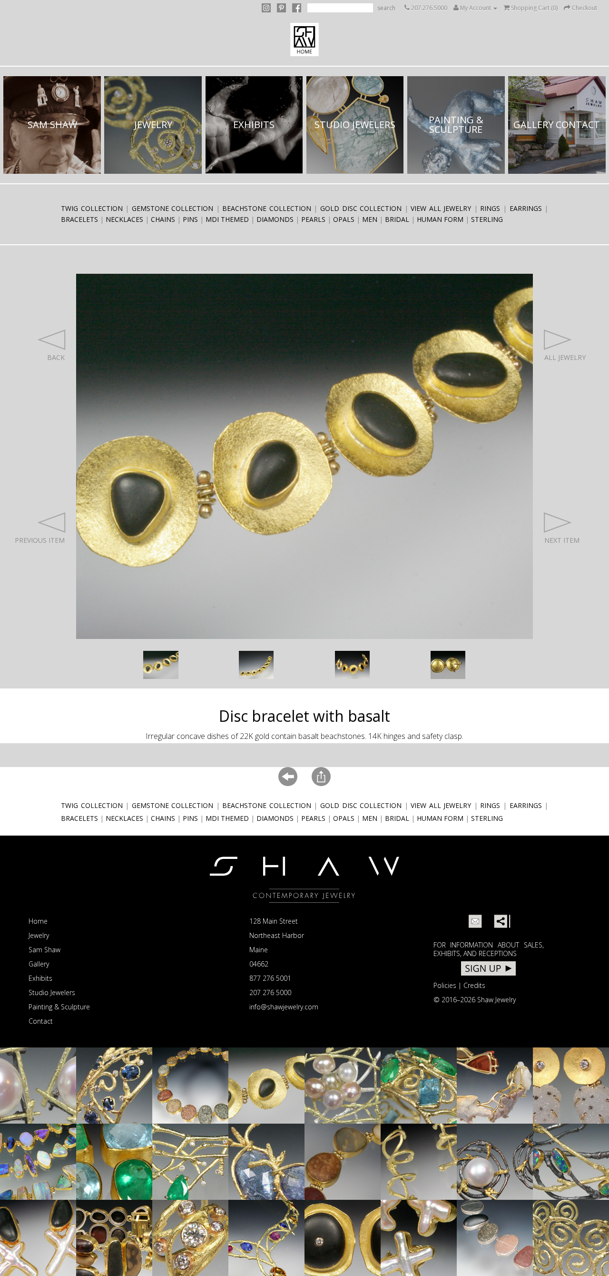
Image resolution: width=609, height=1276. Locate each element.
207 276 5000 (270, 992)
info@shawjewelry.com (283, 1006)
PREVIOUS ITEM (40, 540)
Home (38, 921)
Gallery (39, 963)
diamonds (275, 219)
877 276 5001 (270, 978)
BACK (56, 357)
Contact (41, 1021)
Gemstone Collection (173, 208)
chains (163, 219)
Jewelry (39, 935)
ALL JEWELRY (565, 357)
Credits (474, 985)
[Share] (500, 921)
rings (490, 208)
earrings (526, 208)
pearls (313, 219)
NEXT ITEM (562, 540)
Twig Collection (92, 208)
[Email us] (475, 921)
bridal (397, 219)
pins (190, 219)
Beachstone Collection (266, 208)
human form (440, 219)
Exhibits (40, 978)
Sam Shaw (44, 949)
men (369, 219)
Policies (444, 985)
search (386, 8)
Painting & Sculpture (59, 1006)
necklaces (124, 219)
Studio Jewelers (52, 992)
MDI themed (227, 219)
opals (343, 219)
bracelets (79, 219)
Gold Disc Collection (361, 208)
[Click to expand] (160, 665)
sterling (487, 219)
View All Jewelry (441, 208)
